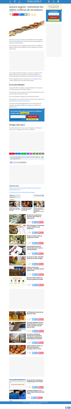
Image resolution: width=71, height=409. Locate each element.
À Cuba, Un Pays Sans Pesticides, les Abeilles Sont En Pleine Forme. (35, 268)
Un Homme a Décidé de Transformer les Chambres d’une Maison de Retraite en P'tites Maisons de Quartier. (34, 336)
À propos (58, 2)
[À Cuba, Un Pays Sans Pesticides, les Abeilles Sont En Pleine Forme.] (17, 271)
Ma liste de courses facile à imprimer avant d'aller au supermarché (34, 216)
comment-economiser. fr (34, 1)
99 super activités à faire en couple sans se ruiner (34, 236)
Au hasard (53, 2)
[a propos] (58, 1)
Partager (21, 14)
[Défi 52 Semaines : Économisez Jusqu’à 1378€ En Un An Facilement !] (17, 229)
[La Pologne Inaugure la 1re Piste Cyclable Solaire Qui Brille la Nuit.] (17, 394)
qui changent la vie (54, 7)
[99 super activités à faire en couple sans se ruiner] (17, 239)
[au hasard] (53, 1)
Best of (15, 2)
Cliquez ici (23, 128)
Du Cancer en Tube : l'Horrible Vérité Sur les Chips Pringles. (35, 257)
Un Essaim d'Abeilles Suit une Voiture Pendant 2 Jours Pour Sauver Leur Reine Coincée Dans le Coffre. (35, 325)
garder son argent (16, 39)
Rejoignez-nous (31, 116)
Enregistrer (16, 14)
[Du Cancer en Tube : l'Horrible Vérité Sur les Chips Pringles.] (17, 260)
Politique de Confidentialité (43, 402)
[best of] (14, 1)
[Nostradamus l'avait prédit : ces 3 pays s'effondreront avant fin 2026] (27, 204)
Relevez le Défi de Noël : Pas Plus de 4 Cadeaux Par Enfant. (35, 278)
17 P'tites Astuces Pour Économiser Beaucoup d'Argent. (22, 192)
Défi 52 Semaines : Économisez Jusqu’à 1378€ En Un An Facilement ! (35, 227)
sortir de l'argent (33, 79)
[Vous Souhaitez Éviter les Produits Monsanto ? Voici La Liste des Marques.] (17, 250)
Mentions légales (34, 402)
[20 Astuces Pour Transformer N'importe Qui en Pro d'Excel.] (17, 384)
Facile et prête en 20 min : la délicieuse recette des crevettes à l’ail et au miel (34, 347)
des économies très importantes (22, 101)
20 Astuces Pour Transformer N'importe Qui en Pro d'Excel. (35, 380)
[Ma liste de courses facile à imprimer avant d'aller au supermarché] (17, 219)
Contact (28, 402)
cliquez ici (11, 129)
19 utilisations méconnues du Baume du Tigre (35, 312)
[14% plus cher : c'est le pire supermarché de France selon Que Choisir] (14, 204)
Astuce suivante (38, 195)
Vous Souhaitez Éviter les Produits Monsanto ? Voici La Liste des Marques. (35, 247)
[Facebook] (18, 154)
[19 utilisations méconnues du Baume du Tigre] (17, 316)
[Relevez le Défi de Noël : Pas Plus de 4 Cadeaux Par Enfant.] (17, 281)
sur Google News (19, 162)
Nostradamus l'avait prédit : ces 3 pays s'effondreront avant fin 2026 (26, 209)
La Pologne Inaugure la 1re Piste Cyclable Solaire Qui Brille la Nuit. (35, 392)
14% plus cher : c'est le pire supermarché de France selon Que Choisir (14, 209)
